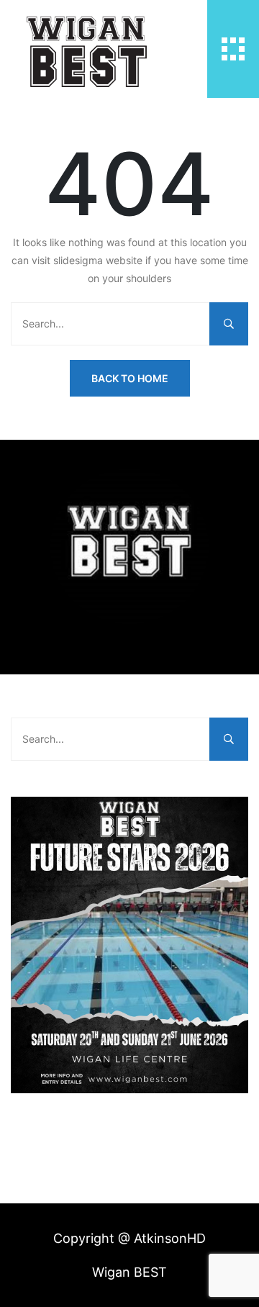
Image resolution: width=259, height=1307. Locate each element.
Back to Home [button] (129, 378)
